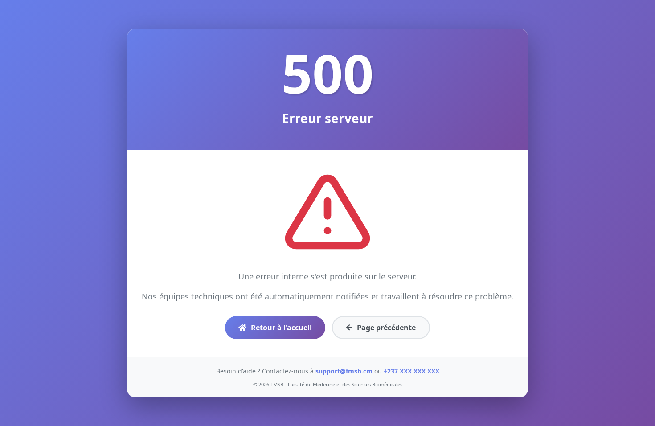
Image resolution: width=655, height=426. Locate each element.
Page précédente (386, 327)
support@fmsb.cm (344, 371)
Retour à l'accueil (281, 327)
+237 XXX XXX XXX (411, 371)
